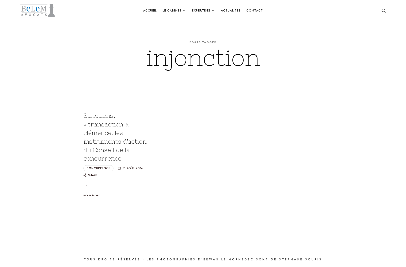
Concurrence (98, 168)
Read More (92, 195)
